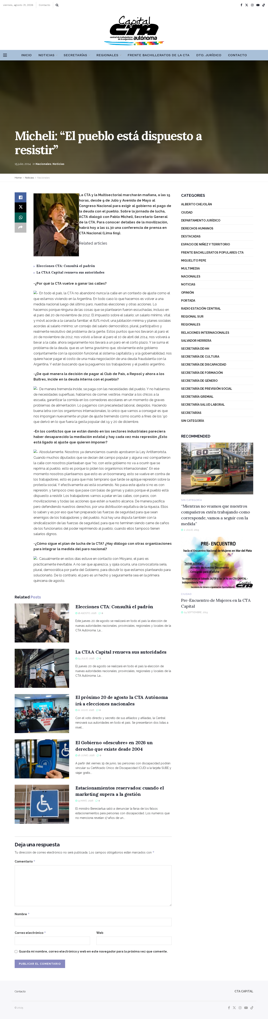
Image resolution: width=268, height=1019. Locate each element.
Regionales (107, 55)
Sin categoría (192, 420)
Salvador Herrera (196, 340)
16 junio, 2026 (85, 755)
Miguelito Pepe (193, 260)
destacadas (191, 236)
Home (18, 177)
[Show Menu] (5, 55)
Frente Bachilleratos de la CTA (158, 55)
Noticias (46, 55)
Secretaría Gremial (197, 396)
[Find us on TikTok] (263, 5)
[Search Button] (57, 5)
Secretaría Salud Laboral (203, 404)
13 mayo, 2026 (85, 800)
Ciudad (186, 212)
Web (99, 932)
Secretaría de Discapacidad (203, 364)
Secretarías (75, 55)
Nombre (22, 914)
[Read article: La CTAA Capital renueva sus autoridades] (42, 668)
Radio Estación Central (201, 308)
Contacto (44, 5)
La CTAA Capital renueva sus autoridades (70, 272)
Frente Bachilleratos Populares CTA (212, 252)
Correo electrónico (30, 933)
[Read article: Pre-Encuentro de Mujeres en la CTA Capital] (217, 563)
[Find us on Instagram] (252, 5)
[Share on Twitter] (20, 207)
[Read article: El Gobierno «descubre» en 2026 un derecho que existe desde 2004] (42, 758)
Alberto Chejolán (196, 204)
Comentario (25, 861)
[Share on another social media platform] (20, 228)
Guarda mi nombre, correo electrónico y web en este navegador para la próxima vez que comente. (93, 951)
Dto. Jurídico (208, 55)
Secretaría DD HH (195, 348)
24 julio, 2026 (85, 658)
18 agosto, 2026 (86, 613)
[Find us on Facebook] (241, 5)
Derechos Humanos (197, 228)
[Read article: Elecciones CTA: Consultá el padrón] (42, 622)
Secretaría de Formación (202, 372)
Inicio (26, 55)
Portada (188, 300)
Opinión (187, 292)
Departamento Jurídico (200, 220)
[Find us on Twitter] (246, 5)
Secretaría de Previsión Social (206, 388)
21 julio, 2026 (85, 710)
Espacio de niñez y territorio (205, 244)
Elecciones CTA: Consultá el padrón (65, 266)
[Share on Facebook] (20, 197)
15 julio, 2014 (23, 163)
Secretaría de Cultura (200, 356)
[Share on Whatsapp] (20, 217)
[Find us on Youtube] (257, 5)
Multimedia (190, 268)
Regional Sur (192, 316)
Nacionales (43, 163)
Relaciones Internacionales (205, 332)
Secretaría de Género (199, 380)
